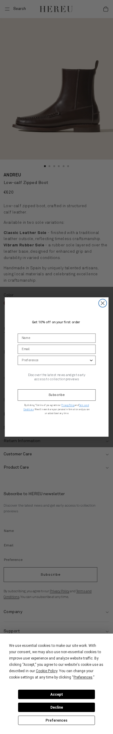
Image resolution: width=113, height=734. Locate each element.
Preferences (56, 720)
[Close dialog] (103, 303)
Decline (56, 707)
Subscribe (56, 395)
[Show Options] (91, 360)
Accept (56, 694)
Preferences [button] (83, 677)
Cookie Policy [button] (46, 671)
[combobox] (55, 360)
